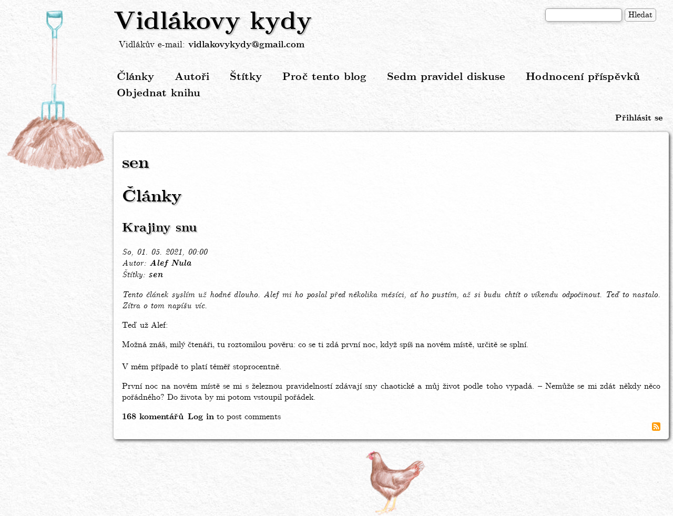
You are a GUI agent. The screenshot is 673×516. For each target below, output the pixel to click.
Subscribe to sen (656, 426)
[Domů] (56, 91)
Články (135, 77)
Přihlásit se (638, 118)
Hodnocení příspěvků (583, 77)
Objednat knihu (158, 93)
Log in (201, 416)
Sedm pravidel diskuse (446, 77)
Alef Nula (170, 263)
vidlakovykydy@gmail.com (246, 45)
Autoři (192, 77)
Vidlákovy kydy (213, 22)
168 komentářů (152, 416)
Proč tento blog (324, 77)
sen (155, 275)
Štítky (246, 77)
